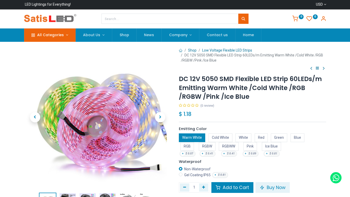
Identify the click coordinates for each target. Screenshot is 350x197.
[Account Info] (323, 19)
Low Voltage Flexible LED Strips (227, 50)
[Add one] (204, 187)
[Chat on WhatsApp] (336, 177)
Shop (192, 50)
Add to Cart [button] (235, 187)
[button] (35, 117)
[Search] (243, 19)
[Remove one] (184, 187)
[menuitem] (124, 35)
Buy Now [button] (275, 187)
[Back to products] (317, 68)
